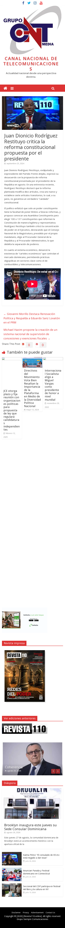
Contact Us (50, 912)
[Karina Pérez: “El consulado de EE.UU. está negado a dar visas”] (12, 853)
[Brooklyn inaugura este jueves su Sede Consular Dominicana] (32, 789)
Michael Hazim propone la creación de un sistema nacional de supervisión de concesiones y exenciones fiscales (30, 334)
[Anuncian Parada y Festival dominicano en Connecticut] (12, 869)
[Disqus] (32, 484)
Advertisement (37, 912)
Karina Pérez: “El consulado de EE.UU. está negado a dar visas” (41, 856)
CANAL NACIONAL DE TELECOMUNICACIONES (31, 63)
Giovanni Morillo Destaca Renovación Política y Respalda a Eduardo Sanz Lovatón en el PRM (31, 318)
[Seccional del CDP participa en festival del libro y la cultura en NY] (12, 884)
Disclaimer (16, 912)
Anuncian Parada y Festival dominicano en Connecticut (36, 872)
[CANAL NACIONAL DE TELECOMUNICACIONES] (5, 88)
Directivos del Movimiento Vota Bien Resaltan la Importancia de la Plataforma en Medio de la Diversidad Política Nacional (32, 388)
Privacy (26, 912)
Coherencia (14, 767)
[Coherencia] (32, 743)
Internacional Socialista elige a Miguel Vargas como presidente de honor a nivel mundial (53, 385)
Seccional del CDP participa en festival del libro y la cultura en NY (41, 888)
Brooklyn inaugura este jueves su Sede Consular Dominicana (30, 827)
